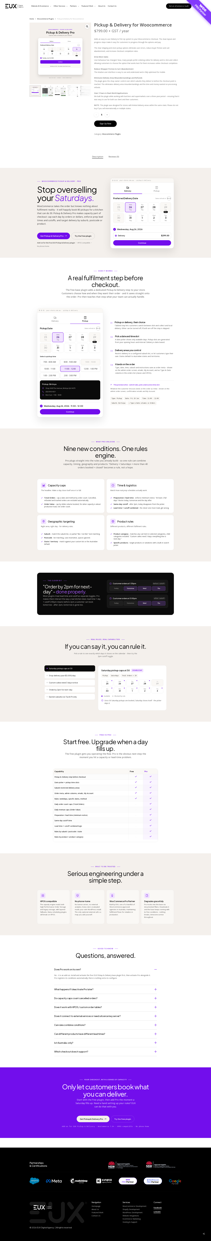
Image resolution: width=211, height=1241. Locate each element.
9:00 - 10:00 (90, 362)
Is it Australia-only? (63, 1042)
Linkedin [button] (157, 1212)
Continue (142, 243)
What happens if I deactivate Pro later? (73, 989)
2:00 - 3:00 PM (70, 375)
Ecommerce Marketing (132, 1219)
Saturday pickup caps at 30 (60, 668)
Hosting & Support (130, 1222)
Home (32, 19)
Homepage (96, 1206)
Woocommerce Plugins (45, 19)
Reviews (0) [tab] (114, 156)
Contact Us (96, 1216)
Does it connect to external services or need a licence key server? (87, 1016)
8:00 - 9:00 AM (70, 362)
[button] (87, 26)
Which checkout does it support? (71, 1051)
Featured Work (97, 1212)
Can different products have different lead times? (79, 1033)
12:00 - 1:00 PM (90, 368)
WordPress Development (132, 1212)
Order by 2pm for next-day (60, 690)
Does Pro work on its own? (67, 969)
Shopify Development (131, 1209)
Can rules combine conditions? (69, 1025)
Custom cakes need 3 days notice (63, 682)
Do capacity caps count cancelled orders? (75, 998)
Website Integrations (131, 1216)
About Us (95, 1209)
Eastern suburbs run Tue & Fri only (63, 697)
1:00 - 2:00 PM (49, 375)
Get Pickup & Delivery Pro (53, 236)
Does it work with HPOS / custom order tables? (78, 1007)
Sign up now (105, 124)
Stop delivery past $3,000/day (62, 675)
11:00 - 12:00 (70, 368)
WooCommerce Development (134, 1206)
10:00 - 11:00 (49, 368)
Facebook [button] (158, 1207)
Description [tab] (97, 156)
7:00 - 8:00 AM (49, 362)
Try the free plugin (83, 236)
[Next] (87, 91)
